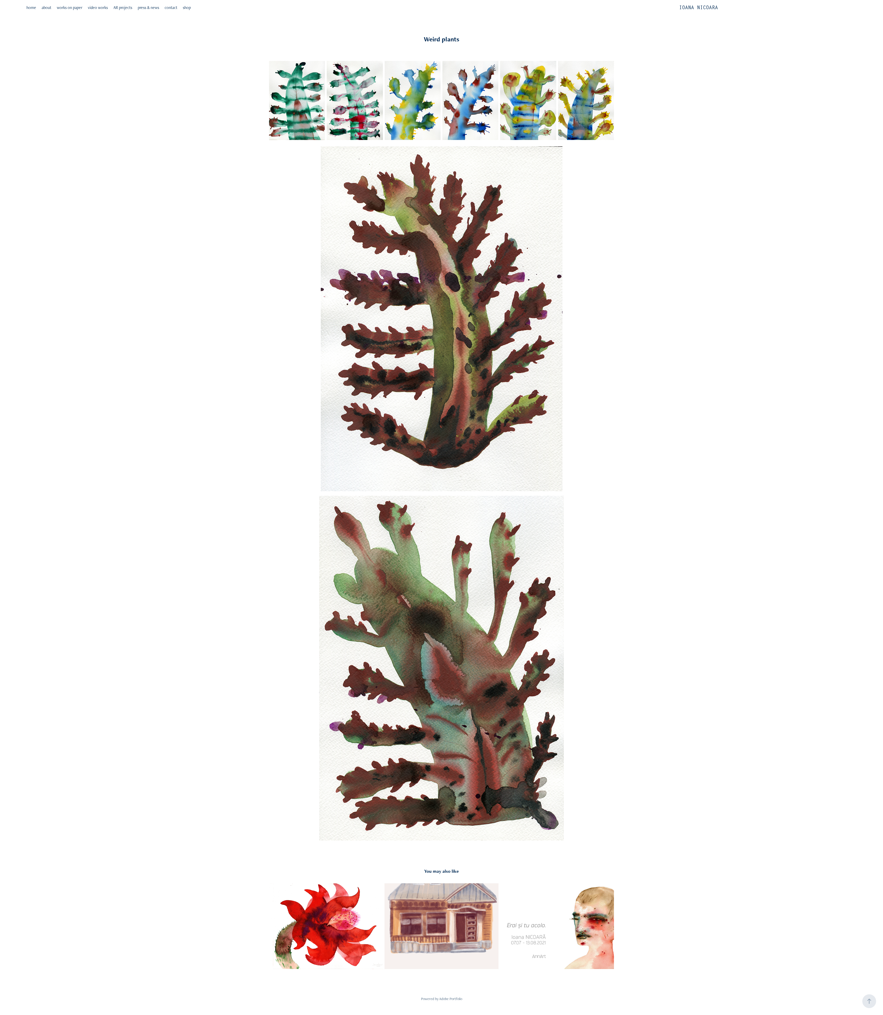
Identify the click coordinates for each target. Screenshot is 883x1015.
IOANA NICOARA (698, 7)
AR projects (122, 7)
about (46, 7)
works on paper (69, 7)
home (31, 7)
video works (98, 7)
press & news (148, 7)
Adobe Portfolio (450, 998)
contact (171, 7)
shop (187, 7)
